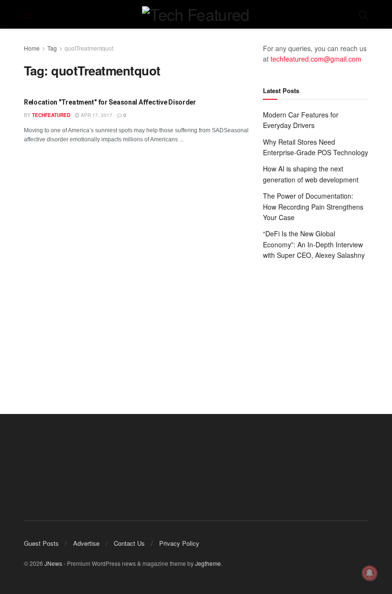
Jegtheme (208, 563)
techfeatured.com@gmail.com (316, 59)
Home (32, 48)
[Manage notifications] (369, 573)
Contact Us (129, 543)
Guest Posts (41, 543)
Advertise (86, 543)
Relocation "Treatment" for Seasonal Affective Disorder (110, 102)
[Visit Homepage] (195, 14)
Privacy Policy (179, 543)
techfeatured (51, 115)
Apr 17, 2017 (95, 115)
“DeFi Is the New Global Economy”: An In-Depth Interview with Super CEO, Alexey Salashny (314, 244)
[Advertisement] (315, 327)
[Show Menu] (28, 14)
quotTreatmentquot (89, 48)
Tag (52, 48)
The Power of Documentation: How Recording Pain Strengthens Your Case (313, 206)
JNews (53, 563)
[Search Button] (363, 14)
